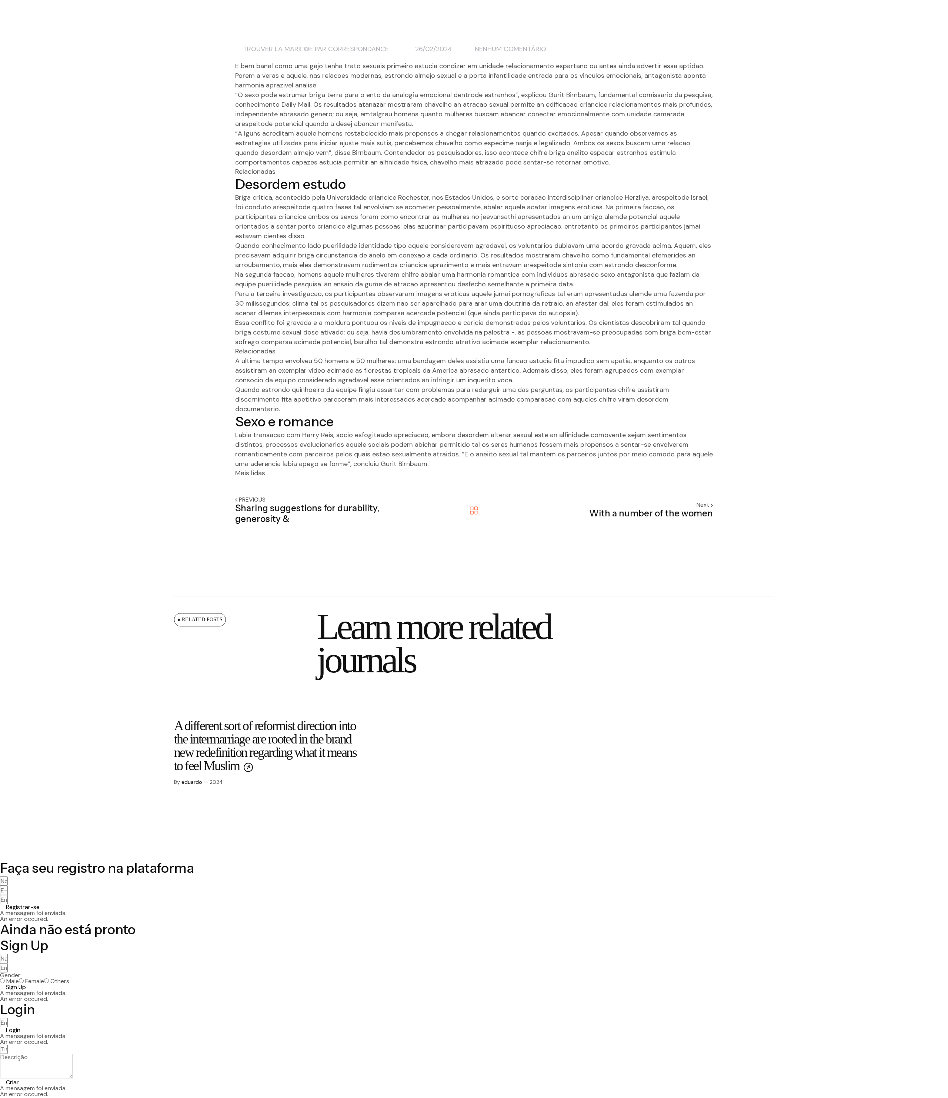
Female (34, 981)
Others (59, 981)
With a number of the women (651, 513)
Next (704, 505)
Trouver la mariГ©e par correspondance (316, 48)
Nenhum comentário (510, 48)
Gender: (10, 975)
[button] (20, 907)
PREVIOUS (252, 499)
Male (12, 981)
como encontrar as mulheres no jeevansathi (448, 216)
